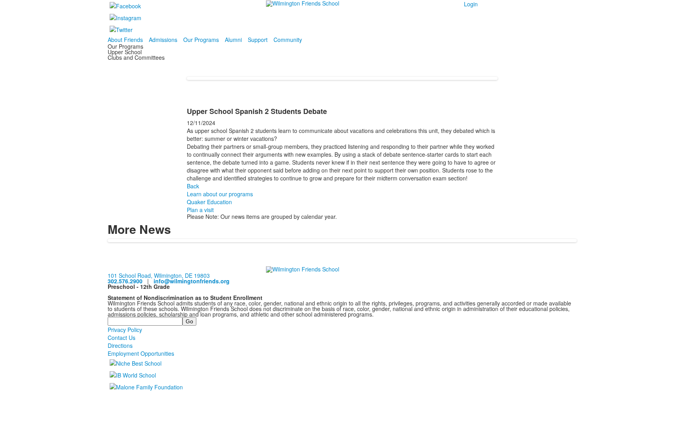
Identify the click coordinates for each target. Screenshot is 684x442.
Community (288, 40)
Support (258, 40)
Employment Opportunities (141, 353)
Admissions (163, 40)
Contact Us (121, 337)
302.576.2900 (125, 281)
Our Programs (201, 40)
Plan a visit (200, 210)
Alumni (233, 40)
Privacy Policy (125, 330)
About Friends (125, 40)
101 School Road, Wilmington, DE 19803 (159, 275)
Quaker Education (209, 202)
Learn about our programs (220, 194)
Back (193, 186)
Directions (120, 345)
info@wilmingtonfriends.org (192, 281)
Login (471, 4)
